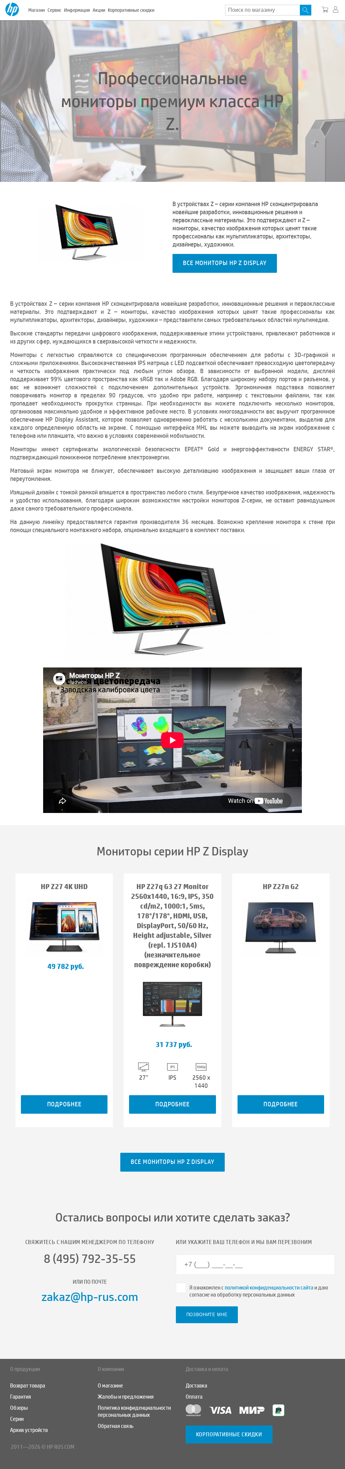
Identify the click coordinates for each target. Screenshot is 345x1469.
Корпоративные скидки (131, 10)
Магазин (36, 10)
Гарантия (20, 1396)
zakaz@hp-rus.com (89, 1297)
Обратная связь (115, 1426)
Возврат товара (27, 1385)
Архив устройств (29, 1430)
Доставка (196, 1385)
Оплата (194, 1396)
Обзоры (19, 1407)
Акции (99, 10)
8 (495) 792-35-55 (90, 1259)
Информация (77, 10)
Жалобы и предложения (126, 1396)
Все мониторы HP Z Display (224, 263)
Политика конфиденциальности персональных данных (134, 1411)
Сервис (54, 10)
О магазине (110, 1385)
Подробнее (64, 1104)
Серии (17, 1419)
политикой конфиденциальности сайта (269, 1287)
